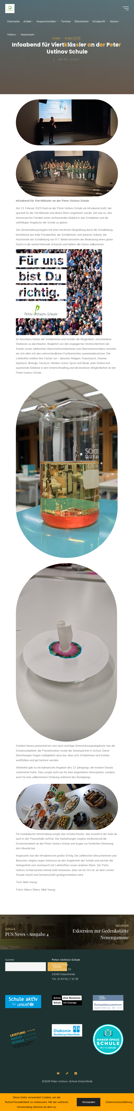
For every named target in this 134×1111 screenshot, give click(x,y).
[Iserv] (67, 1073)
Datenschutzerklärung (119, 1102)
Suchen (9, 959)
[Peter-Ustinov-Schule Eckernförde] (9, 8)
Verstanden (88, 1102)
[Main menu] (125, 8)
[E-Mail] (58, 1073)
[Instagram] (76, 1073)
